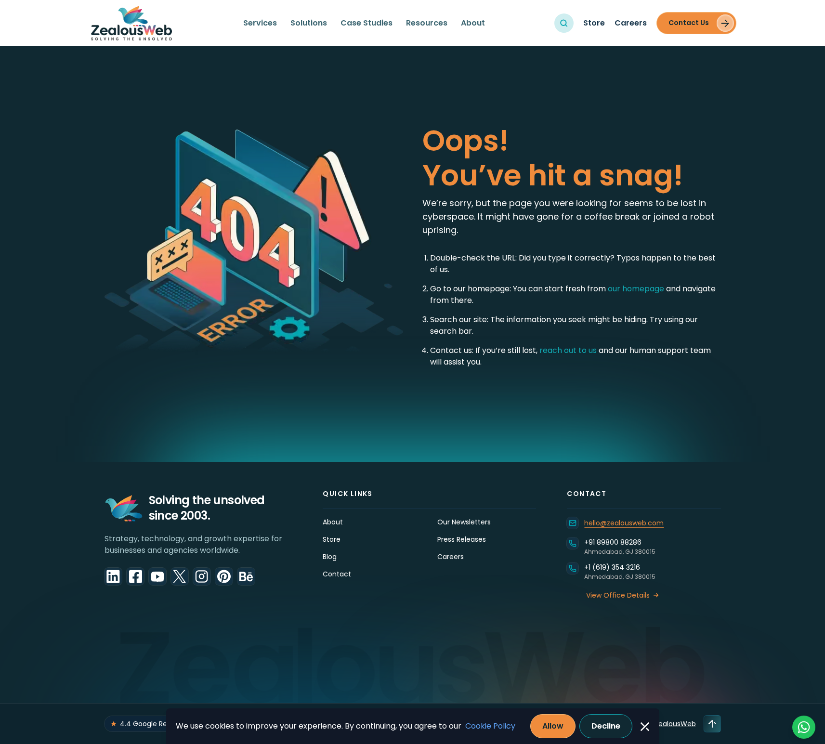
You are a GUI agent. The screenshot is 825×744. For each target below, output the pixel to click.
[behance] (246, 576)
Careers (631, 22)
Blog (330, 556)
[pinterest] (224, 576)
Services (260, 22)
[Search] (564, 23)
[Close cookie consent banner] (645, 726)
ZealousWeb (675, 724)
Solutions (308, 22)
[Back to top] (712, 723)
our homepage (637, 288)
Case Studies (366, 22)
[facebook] (135, 576)
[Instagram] (201, 576)
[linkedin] (113, 576)
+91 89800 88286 (613, 542)
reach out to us (568, 350)
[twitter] (179, 576)
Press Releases (461, 539)
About (473, 22)
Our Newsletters (464, 522)
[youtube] (157, 576)
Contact (337, 574)
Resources (426, 22)
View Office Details (618, 595)
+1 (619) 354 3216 (612, 567)
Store (594, 22)
